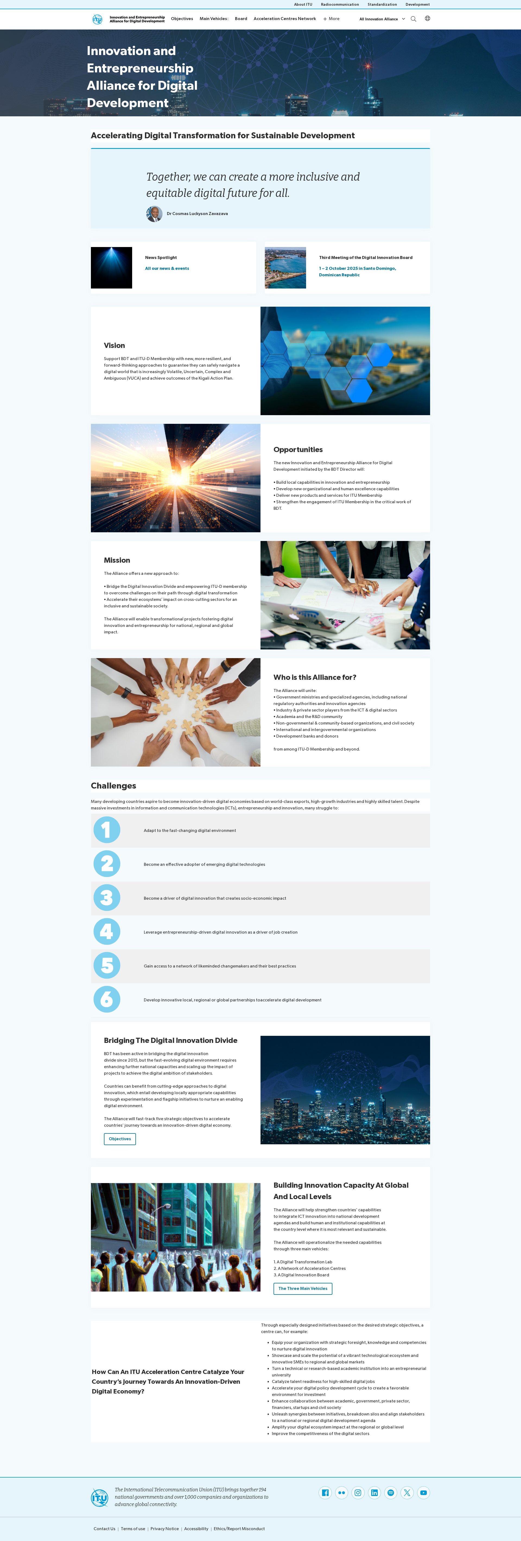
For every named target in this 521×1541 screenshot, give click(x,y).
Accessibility (196, 1529)
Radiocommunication (340, 4)
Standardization (382, 4)
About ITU (303, 4)
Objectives (182, 18)
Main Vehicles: (214, 18)
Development (418, 4)
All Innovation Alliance (379, 19)
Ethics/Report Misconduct (239, 1529)
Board (241, 18)
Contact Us (104, 1529)
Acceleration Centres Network (285, 18)
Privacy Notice (165, 1529)
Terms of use (133, 1529)
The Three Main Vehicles (303, 1288)
